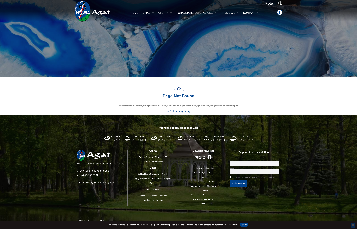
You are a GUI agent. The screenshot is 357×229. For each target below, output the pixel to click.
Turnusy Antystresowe (153, 161)
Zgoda (244, 225)
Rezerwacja (152, 196)
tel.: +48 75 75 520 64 (87, 175)
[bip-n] (269, 3)
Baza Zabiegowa (152, 174)
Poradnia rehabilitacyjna (194, 12)
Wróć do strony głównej (178, 111)
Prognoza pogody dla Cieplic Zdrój (178, 128)
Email (232, 168)
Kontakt (249, 12)
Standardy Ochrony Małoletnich (203, 186)
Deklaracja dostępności (203, 168)
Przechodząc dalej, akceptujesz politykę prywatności (254, 177)
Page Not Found (178, 96)
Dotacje (203, 204)
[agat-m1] (101, 12)
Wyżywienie (139, 178)
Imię (231, 159)
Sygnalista (203, 190)
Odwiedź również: (203, 151)
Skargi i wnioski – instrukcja (203, 195)
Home (134, 12)
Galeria (153, 183)
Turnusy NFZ (161, 157)
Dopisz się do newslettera (254, 152)
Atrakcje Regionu (164, 178)
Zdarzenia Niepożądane (203, 181)
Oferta (163, 12)
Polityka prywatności (203, 172)
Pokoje (165, 174)
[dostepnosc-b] (280, 3)
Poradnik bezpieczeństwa (203, 199)
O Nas (141, 174)
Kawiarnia (150, 178)
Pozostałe (153, 189)
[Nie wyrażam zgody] (353, 225)
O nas (146, 12)
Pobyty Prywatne (146, 157)
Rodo (203, 177)
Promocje (228, 12)
